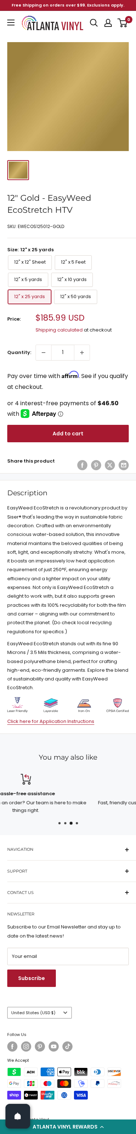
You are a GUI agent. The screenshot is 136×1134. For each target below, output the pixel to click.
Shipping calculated (59, 329)
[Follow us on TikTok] (67, 1046)
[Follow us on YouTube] (54, 1046)
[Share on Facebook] (82, 465)
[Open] (17, 1116)
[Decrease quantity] (43, 352)
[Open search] (94, 23)
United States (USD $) (33, 1013)
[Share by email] (124, 465)
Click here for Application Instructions (50, 721)
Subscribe (31, 978)
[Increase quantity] (82, 352)
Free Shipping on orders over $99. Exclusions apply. (68, 5)
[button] (68, 1126)
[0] (122, 23)
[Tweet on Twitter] (110, 465)
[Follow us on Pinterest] (40, 1046)
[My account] (108, 23)
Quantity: (19, 352)
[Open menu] (11, 22)
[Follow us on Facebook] (12, 1046)
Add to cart (68, 433)
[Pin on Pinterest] (96, 465)
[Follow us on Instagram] (26, 1046)
